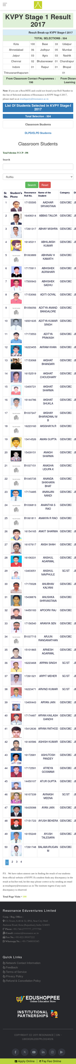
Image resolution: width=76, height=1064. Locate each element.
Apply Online (26, 1061)
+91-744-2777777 (22, 929)
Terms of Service (16, 972)
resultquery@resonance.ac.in (34, 98)
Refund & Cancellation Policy (23, 980)
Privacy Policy (14, 976)
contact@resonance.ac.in (26, 933)
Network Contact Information (22, 963)
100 (25, 896)
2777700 (36, 929)
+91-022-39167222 (25, 937)
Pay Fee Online (51, 1061)
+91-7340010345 (30, 941)
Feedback (11, 967)
